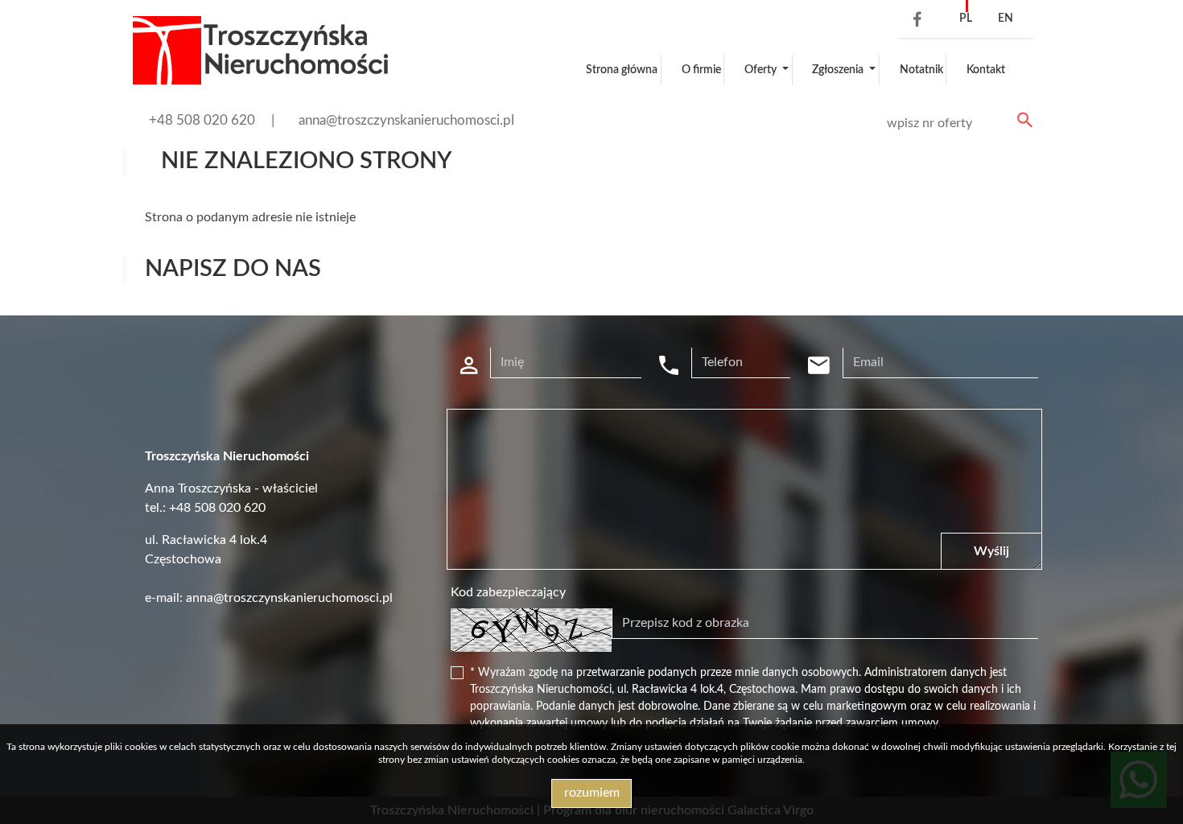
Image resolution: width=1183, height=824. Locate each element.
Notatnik (921, 70)
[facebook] (913, 21)
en (1005, 18)
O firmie (701, 70)
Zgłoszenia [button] (839, 70)
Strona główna (621, 70)
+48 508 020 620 (202, 120)
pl (965, 18)
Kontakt (986, 70)
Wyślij (991, 551)
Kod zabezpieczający (508, 592)
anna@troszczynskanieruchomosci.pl (406, 120)
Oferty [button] (761, 70)
